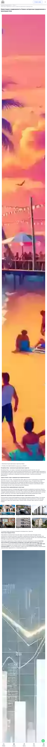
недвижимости (4, 543)
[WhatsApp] (43, 740)
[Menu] (45, 2)
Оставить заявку (37, 2)
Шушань (6, 514)
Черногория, (3, 514)
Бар (37, 514)
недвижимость (19, 465)
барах (30, 481)
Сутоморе (22, 514)
